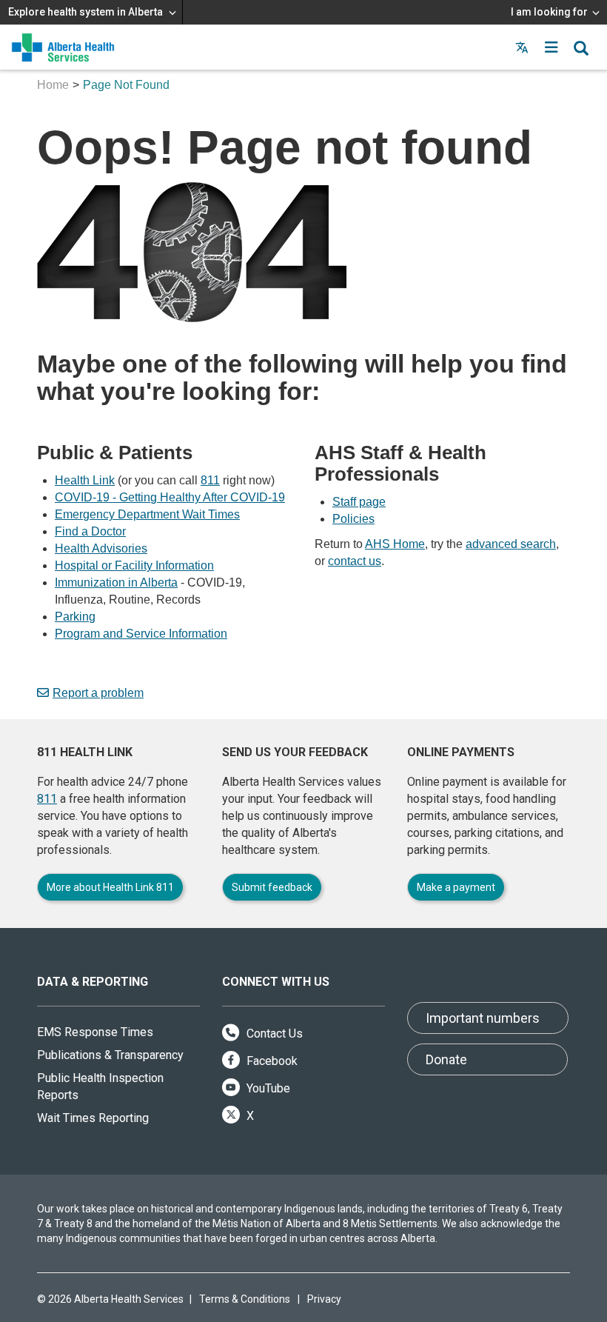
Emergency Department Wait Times (147, 514)
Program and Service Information (141, 633)
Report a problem (98, 693)
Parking (75, 616)
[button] (551, 47)
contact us (354, 561)
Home (53, 85)
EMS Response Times (95, 1032)
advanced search (511, 544)
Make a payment (456, 887)
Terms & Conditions (244, 1299)
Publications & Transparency (110, 1055)
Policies (353, 519)
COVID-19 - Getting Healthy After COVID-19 (170, 497)
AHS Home (395, 544)
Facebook (271, 1061)
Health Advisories (101, 548)
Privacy (324, 1299)
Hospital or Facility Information (134, 565)
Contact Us (273, 1033)
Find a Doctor (90, 531)
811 (210, 480)
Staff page (359, 501)
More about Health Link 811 (110, 887)
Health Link (85, 480)
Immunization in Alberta (116, 582)
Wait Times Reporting (93, 1118)
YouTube (267, 1088)
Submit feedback (272, 887)
